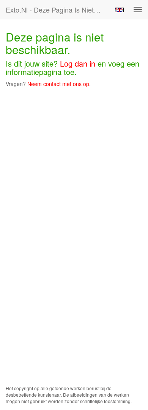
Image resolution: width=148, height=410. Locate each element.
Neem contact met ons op (58, 84)
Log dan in (77, 63)
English (119, 10)
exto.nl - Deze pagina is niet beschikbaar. (56, 9)
